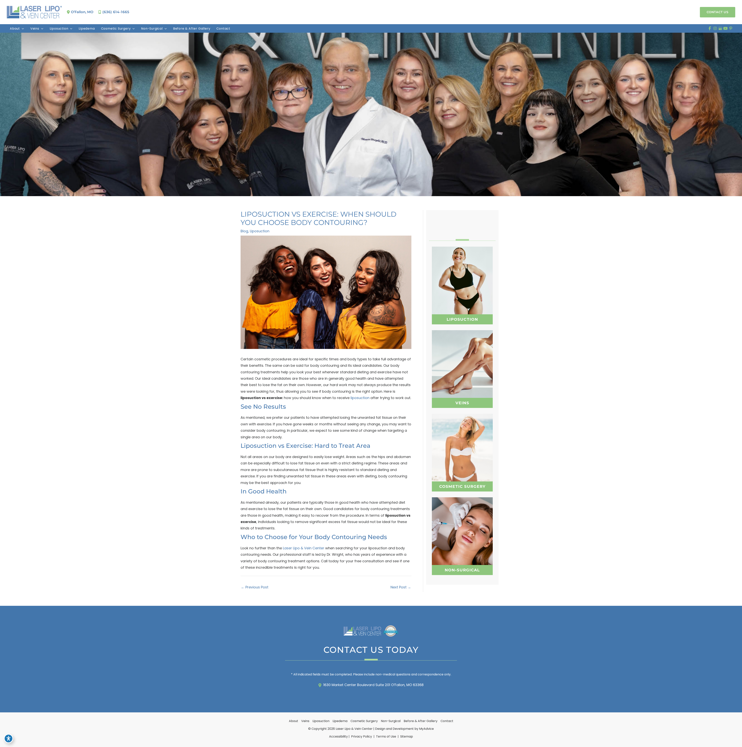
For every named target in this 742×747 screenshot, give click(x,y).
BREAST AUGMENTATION (462, 444)
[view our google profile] (720, 28)
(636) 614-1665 (115, 12)
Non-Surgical (391, 721)
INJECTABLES (462, 528)
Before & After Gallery (420, 721)
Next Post (401, 587)
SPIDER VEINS (462, 366)
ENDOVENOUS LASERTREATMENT (462, 377)
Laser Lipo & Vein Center (303, 548)
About (293, 721)
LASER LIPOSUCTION (462, 287)
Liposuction (259, 231)
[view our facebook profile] (709, 28)
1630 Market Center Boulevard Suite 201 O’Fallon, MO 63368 (373, 684)
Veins (305, 721)
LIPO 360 (462, 277)
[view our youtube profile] (725, 28)
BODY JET (462, 296)
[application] (22, 29)
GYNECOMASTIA (462, 463)
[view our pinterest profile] (730, 28)
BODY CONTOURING (462, 537)
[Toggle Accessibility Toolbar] (8, 738)
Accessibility (338, 736)
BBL (462, 454)
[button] (717, 12)
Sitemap (406, 736)
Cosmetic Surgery (364, 721)
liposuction (360, 397)
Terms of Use (386, 736)
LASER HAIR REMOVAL (462, 547)
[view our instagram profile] (715, 28)
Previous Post (254, 587)
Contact (447, 721)
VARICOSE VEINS (462, 358)
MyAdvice (426, 728)
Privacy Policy (361, 736)
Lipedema (340, 721)
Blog (244, 231)
